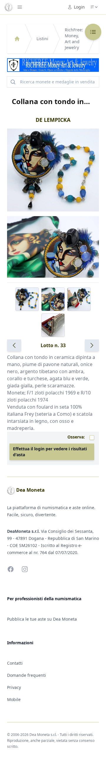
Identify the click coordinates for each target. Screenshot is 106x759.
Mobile (14, 699)
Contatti (15, 663)
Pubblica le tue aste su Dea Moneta (42, 619)
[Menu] (19, 7)
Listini (42, 38)
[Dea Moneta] (17, 39)
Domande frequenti (26, 675)
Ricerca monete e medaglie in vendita (57, 82)
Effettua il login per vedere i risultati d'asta (50, 451)
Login (79, 7)
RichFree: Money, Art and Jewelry (74, 38)
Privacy (14, 687)
